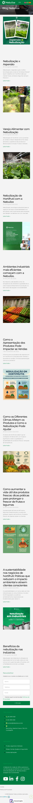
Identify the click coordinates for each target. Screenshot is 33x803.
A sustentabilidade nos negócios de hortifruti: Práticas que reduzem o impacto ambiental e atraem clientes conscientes (16, 577)
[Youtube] (5, 779)
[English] (25, 2)
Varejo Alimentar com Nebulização (16, 130)
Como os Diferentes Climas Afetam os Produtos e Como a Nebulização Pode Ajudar (15, 423)
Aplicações (6, 741)
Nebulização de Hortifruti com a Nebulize (12, 198)
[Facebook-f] (17, 779)
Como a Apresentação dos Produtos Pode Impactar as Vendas (15, 344)
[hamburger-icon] (20, 2)
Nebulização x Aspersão (11, 63)
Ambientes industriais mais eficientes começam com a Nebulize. (16, 271)
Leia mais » (6, 81)
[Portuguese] (27, 2)
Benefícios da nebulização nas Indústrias (13, 649)
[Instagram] (22, 779)
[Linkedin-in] (11, 779)
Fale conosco (7, 712)
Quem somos (7, 763)
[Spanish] (30, 2)
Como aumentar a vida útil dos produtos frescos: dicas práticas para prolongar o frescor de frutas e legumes (16, 497)
